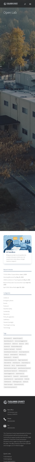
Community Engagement (21, 341)
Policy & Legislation (8, 317)
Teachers (25, 381)
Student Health (8, 376)
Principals (15, 357)
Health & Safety (7, 309)
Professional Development (10, 360)
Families (18, 349)
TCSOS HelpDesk (7, 459)
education (7, 346)
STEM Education (23, 370)
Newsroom (6, 314)
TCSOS (26, 379)
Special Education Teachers (10, 370)
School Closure (16, 362)
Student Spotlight (8, 322)
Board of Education (8, 341)
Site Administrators (21, 365)
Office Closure (22, 354)
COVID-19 (6, 298)
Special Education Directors (24, 368)
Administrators (8, 338)
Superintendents (19, 379)
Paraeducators (7, 357)
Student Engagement (9, 373)
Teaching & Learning (9, 325)
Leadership (6, 311)
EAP (26, 343)
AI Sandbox (10, 252)
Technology (6, 328)
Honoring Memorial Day (9, 277)
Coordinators (7, 343)
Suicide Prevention (8, 379)
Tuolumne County (19, 384)
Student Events (20, 373)
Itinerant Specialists (24, 351)
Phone (9, 418)
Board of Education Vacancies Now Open (14, 282)
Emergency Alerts (8, 300)
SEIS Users (7, 365)
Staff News (6, 319)
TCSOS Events (7, 381)
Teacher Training (8, 384)
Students (15, 376)
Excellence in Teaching (9, 349)
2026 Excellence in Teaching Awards (13, 280)
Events (5, 303)
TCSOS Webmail (7, 456)
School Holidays (26, 362)
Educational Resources (16, 346)
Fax (8, 425)
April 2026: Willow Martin (10, 287)
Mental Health (14, 354)
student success (24, 376)
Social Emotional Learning (10, 368)
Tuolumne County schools (10, 387)
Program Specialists (22, 360)
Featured (6, 306)
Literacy (6, 354)
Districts (21, 343)
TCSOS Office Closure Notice (11, 274)
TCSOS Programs (17, 381)
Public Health (7, 362)
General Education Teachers (10, 351)
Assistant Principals (17, 338)
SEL (13, 365)
